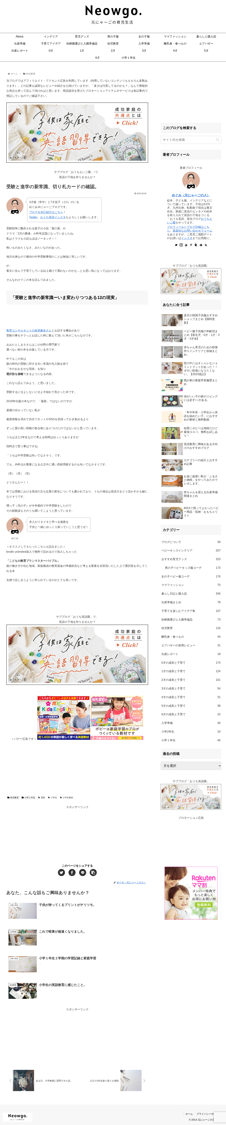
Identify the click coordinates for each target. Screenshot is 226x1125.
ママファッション (191, 584)
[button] (218, 140)
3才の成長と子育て (191, 688)
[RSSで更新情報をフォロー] (206, 245)
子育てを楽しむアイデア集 (191, 610)
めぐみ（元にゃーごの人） (191, 195)
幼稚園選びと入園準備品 (191, 619)
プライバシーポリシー (209, 1113)
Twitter (33, 217)
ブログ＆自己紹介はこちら (46, 212)
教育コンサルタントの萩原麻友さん (29, 330)
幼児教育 (14, 797)
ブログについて (191, 542)
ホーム (189, 1113)
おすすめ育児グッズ (191, 559)
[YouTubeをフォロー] (186, 245)
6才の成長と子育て (191, 714)
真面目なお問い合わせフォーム (192, 230)
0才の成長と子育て (191, 662)
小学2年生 (191, 731)
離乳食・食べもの (191, 636)
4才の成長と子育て (191, 697)
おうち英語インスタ (53, 217)
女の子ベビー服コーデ (191, 576)
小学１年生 (30, 797)
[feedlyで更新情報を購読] (201, 245)
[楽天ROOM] (196, 245)
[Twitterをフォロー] (176, 245)
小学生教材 (68, 797)
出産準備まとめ (191, 602)
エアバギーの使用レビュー (191, 645)
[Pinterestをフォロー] (191, 245)
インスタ (186, 238)
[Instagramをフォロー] (181, 245)
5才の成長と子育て (191, 705)
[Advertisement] (77, 766)
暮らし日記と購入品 (191, 593)
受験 (43, 797)
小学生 (54, 797)
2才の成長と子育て (191, 679)
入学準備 (191, 722)
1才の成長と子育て (191, 671)
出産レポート (191, 654)
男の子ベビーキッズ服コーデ (193, 567)
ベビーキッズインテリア (191, 550)
